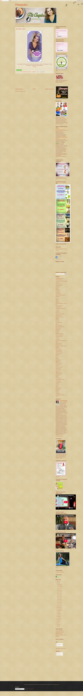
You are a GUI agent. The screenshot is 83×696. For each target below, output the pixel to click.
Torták (57, 383)
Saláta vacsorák (58, 362)
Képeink (57, 330)
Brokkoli (57, 286)
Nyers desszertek (58, 350)
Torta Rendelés (58, 382)
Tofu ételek (57, 380)
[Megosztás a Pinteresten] (43, 71)
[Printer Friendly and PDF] (19, 70)
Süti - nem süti (58, 369)
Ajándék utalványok (59, 279)
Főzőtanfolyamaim (58, 305)
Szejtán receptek (58, 372)
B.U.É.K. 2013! (21, 29)
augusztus (59, 610)
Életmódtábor (58, 293)
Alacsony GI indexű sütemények (61, 281)
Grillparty (57, 312)
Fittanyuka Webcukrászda (59, 630)
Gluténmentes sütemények (60, 308)
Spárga (57, 365)
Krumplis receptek (58, 336)
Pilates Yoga (57, 636)
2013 (58, 581)
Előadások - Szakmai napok (60, 295)
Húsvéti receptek (58, 322)
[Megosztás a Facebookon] (42, 71)
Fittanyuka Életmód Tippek (60, 632)
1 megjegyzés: (34, 71)
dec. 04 (59, 602)
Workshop (57, 393)
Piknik (57, 355)
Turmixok (57, 389)
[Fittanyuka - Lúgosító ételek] (56, 257)
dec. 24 (59, 591)
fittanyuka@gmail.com (62, 156)
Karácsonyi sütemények (59, 326)
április (59, 616)
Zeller (56, 396)
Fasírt (56, 300)
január (59, 621)
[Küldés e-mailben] (40, 71)
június (59, 613)
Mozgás (57, 347)
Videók (57, 390)
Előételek (57, 296)
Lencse (57, 337)
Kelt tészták (57, 329)
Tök (56, 386)
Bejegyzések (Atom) (22, 91)
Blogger (58, 684)
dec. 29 (59, 588)
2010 (58, 624)
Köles (56, 332)
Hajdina (57, 318)
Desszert (57, 292)
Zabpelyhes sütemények (59, 394)
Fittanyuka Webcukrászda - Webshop (61, 303)
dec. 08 (59, 599)
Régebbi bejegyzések (49, 89)
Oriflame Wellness (58, 351)
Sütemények (57, 368)
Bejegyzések (59, 643)
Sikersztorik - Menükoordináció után (61, 248)
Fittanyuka (21, 4)
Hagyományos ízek (58, 316)
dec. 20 (59, 594)
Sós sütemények (58, 364)
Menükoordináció (58, 344)
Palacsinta (57, 354)
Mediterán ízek (58, 343)
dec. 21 (59, 593)
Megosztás (58, 651)
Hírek (56, 319)
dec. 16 (59, 596)
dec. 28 (59, 590)
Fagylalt (57, 299)
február (59, 619)
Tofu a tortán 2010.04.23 (59, 379)
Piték (56, 358)
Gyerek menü (58, 315)
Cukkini (57, 289)
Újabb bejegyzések (19, 89)
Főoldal (34, 89)
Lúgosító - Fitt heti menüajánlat (60, 340)
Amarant (57, 282)
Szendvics (57, 375)
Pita (56, 357)
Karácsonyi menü (58, 325)
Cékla (56, 288)
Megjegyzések (59, 645)
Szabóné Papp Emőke (23, 71)
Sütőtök (57, 371)
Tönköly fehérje (58, 387)
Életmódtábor (59, 278)
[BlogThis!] (41, 71)
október (59, 607)
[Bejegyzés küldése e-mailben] (37, 71)
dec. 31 (59, 585)
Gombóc (57, 311)
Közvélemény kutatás (59, 333)
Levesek (57, 339)
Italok (56, 323)
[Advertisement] (34, 81)
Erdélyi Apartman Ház (59, 633)
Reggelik (57, 361)
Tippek (57, 376)
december (59, 584)
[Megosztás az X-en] (41, 71)
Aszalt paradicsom (58, 285)
